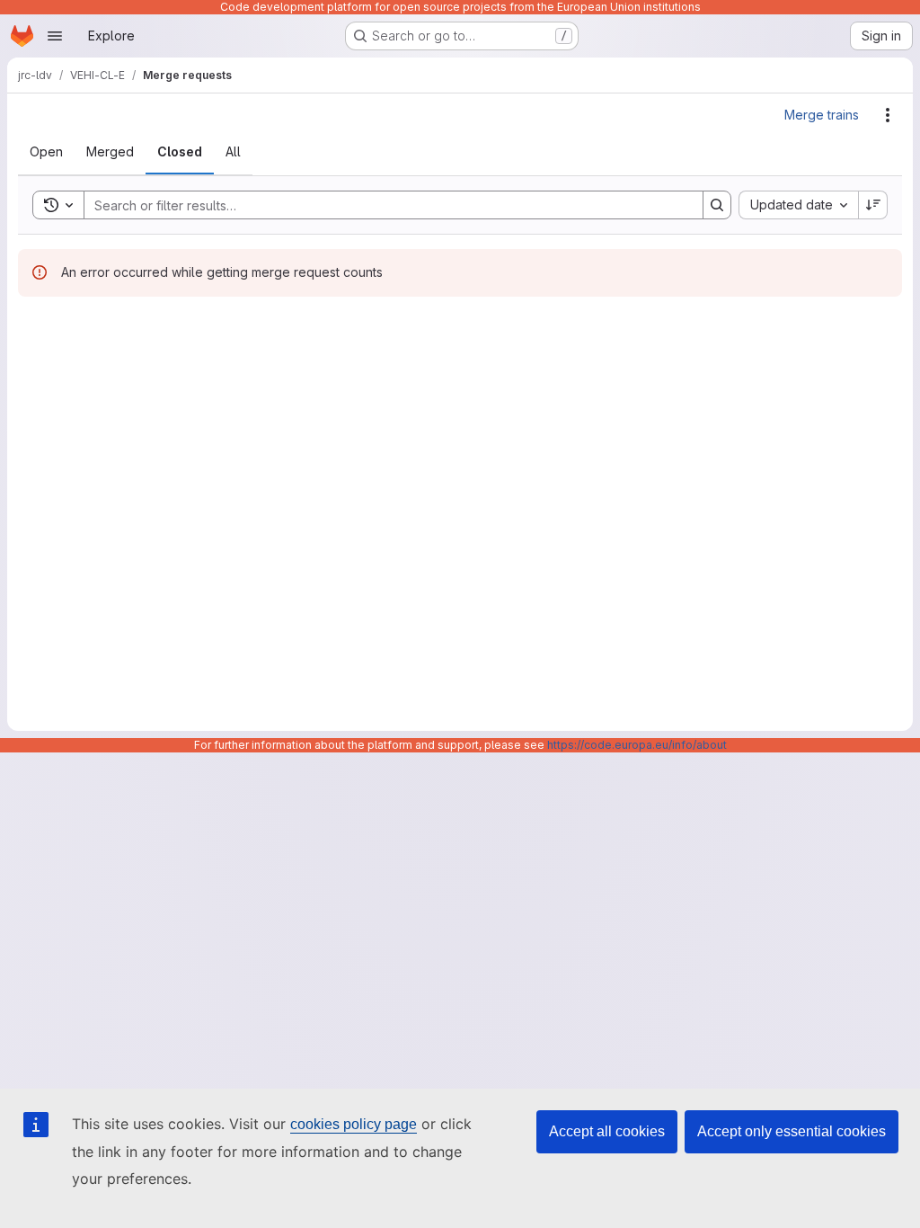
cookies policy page (353, 1124)
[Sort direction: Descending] (873, 205)
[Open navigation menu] (54, 36)
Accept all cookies (607, 1131)
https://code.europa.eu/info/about (637, 745)
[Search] (717, 205)
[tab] (46, 151)
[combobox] (798, 205)
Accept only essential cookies (791, 1131)
